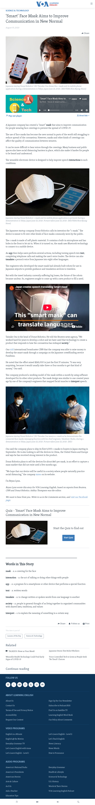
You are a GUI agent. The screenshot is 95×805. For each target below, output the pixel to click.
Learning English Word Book (61, 715)
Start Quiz (68, 538)
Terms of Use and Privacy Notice (19, 710)
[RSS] (31, 684)
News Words (54, 748)
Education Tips (12, 796)
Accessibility (11, 715)
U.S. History (54, 782)
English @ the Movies (15, 739)
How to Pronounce (56, 753)
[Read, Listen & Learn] (17, 802)
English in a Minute (14, 734)
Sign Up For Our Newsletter (60, 701)
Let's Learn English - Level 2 (60, 734)
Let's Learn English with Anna (18, 748)
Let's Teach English (57, 739)
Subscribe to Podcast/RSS (59, 706)
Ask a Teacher (12, 791)
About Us (9, 701)
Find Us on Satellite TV (58, 710)
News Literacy (55, 744)
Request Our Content (14, 720)
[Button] (85, 33)
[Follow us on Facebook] (8, 684)
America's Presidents (15, 772)
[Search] (78, 802)
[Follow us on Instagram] (25, 684)
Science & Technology (17, 11)
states (38, 475)
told (12, 350)
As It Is (8, 786)
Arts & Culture (12, 782)
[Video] (37, 802)
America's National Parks (16, 767)
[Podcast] (36, 684)
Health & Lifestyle (56, 772)
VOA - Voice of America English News (58, 102)
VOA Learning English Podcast (61, 791)
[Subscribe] (42, 684)
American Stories (13, 777)
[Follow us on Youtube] (19, 684)
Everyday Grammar (57, 767)
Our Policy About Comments (60, 720)
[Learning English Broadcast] (58, 802)
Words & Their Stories (58, 786)
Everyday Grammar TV (15, 744)
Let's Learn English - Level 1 (17, 753)
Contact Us (10, 706)
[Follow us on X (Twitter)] (13, 684)
